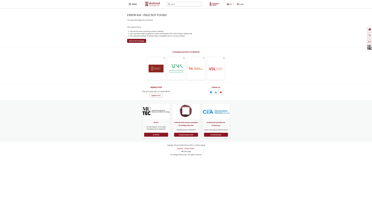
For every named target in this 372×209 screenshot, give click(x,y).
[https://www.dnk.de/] (176, 68)
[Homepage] (152, 4)
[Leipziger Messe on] (216, 92)
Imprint (180, 148)
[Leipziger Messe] (214, 4)
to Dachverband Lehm (186, 135)
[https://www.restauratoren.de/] (196, 68)
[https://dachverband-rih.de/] (156, 68)
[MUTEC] (369, 47)
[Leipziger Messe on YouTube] (221, 92)
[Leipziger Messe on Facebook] (211, 92)
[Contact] (369, 35)
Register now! (156, 95)
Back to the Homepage (136, 41)
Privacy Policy (189, 148)
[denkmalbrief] (369, 29)
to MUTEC (156, 135)
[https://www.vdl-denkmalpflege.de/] (216, 68)
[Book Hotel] (369, 41)
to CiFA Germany (216, 135)
